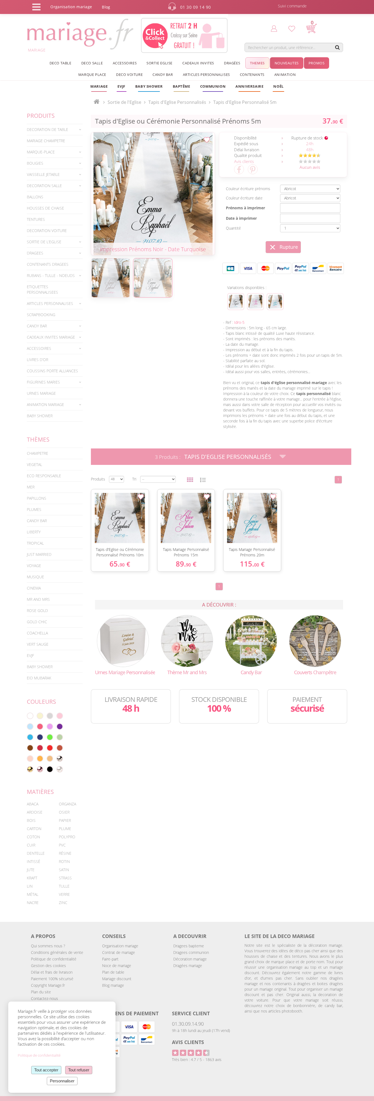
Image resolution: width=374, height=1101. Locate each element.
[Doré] (30, 769)
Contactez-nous (44, 998)
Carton (34, 828)
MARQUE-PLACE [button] (41, 152)
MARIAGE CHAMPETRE (46, 140)
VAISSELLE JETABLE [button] (43, 174)
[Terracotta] (59, 748)
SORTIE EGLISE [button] (159, 63)
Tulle (64, 886)
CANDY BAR (37, 520)
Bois (31, 820)
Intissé (33, 861)
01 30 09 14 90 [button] (195, 7)
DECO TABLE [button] (60, 63)
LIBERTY (34, 531)
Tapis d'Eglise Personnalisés (227, 457)
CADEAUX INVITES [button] (198, 63)
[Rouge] (50, 748)
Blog (106, 7)
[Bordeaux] (40, 748)
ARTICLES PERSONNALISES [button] (206, 74)
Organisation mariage (120, 945)
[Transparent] (59, 769)
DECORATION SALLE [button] (44, 185)
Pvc (62, 845)
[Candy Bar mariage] (251, 640)
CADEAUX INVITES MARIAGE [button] (51, 337)
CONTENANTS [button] (252, 74)
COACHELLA (37, 633)
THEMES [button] (257, 63)
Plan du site (41, 991)
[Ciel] (30, 726)
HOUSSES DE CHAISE (45, 208)
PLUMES (34, 509)
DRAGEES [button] (35, 253)
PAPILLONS (36, 498)
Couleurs (41, 701)
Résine (65, 853)
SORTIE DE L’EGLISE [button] (44, 241)
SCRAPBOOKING (41, 314)
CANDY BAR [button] (163, 74)
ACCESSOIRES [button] (125, 63)
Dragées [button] (232, 63)
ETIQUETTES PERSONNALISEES (42, 289)
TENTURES (36, 219)
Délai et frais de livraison (52, 972)
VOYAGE (34, 565)
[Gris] (50, 716)
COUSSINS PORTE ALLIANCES (52, 370)
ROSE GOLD (37, 610)
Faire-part (110, 959)
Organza (67, 804)
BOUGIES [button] (35, 163)
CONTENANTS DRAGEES (47, 264)
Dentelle (36, 853)
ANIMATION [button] (285, 74)
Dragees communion (191, 952)
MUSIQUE (35, 576)
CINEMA (34, 588)
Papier (65, 820)
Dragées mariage (187, 965)
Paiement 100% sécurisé (52, 978)
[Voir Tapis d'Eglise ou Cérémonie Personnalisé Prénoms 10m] (235, 301)
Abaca (32, 804)
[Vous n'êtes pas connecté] (274, 28)
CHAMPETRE (37, 453)
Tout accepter (46, 1070)
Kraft (32, 877)
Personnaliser (62, 1081)
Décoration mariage (190, 959)
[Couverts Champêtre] (315, 640)
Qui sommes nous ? (48, 945)
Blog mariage (113, 985)
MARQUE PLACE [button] (92, 74)
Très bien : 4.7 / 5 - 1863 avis (196, 1059)
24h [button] (309, 143)
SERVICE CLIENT (191, 1013)
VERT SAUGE (37, 644)
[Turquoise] (30, 737)
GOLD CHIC (37, 621)
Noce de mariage (116, 965)
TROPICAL (35, 543)
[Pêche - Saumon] (30, 758)
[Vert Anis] (50, 737)
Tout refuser (78, 1070)
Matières (40, 792)
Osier (64, 812)
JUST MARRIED (39, 554)
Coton (33, 836)
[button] (181, 86)
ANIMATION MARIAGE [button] (45, 404)
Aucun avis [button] (310, 167)
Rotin (64, 861)
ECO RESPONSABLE (44, 475)
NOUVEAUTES (287, 63)
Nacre (33, 902)
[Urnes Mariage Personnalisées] (123, 640)
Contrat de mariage (118, 952)
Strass (65, 877)
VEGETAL (34, 464)
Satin (64, 869)
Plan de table (113, 972)
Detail (88, 509)
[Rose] (59, 716)
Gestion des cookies (48, 965)
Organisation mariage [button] (71, 6)
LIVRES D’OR (37, 359)
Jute (30, 869)
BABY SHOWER (40, 415)
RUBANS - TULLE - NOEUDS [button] (51, 275)
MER (30, 487)
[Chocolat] (30, 748)
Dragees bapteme (188, 945)
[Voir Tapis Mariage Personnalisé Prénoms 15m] (255, 301)
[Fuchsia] (40, 726)
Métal (32, 894)
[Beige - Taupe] (50, 758)
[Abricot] (40, 758)
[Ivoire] (40, 716)
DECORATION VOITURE (47, 230)
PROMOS (317, 63)
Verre (64, 894)
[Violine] (59, 726)
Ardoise (34, 812)
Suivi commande (292, 5)
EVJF (30, 655)
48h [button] (309, 149)
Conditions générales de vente (57, 952)
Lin (30, 886)
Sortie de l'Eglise (124, 102)
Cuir (31, 845)
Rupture (289, 247)
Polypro (67, 836)
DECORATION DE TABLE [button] (47, 129)
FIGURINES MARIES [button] (43, 382)
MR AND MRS (38, 599)
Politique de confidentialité (53, 959)
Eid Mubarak (39, 677)
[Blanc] (30, 716)
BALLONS (35, 196)
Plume (65, 828)
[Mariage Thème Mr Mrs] (187, 640)
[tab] (55, 129)
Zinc (63, 902)
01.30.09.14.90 (188, 1023)
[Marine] (40, 737)
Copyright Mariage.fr (48, 985)
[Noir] (50, 769)
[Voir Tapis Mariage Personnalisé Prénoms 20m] (275, 301)
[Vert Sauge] (59, 737)
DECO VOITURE (129, 74)
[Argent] (59, 758)
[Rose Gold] (40, 769)
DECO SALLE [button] (92, 63)
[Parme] (50, 726)
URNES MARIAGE (41, 393)
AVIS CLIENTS (188, 1042)
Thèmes (38, 439)
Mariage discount (116, 978)
